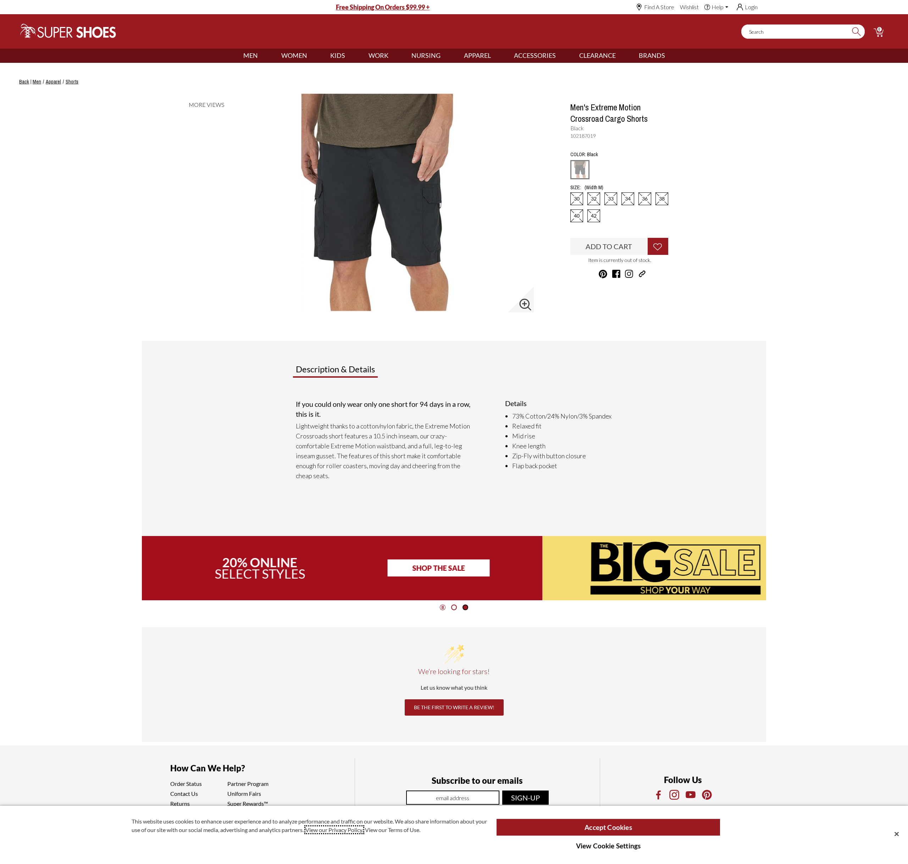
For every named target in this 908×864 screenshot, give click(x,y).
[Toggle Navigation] (263, 55)
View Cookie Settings (608, 846)
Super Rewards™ (247, 803)
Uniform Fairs (244, 793)
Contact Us (184, 793)
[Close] (896, 834)
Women (294, 55)
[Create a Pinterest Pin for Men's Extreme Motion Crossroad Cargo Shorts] (603, 274)
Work (378, 55)
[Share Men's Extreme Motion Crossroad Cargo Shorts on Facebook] (616, 273)
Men (250, 55)
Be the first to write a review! (454, 707)
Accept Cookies (608, 827)
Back (24, 81)
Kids (337, 55)
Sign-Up (525, 797)
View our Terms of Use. (392, 829)
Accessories (535, 55)
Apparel (477, 55)
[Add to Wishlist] (658, 246)
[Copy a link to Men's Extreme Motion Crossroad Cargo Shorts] (642, 273)
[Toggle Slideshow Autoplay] (442, 607)
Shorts (72, 81)
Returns (180, 803)
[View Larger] (525, 304)
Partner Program (247, 783)
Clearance (597, 55)
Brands (652, 55)
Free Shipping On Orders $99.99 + (383, 7)
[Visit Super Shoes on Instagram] (629, 273)
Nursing (426, 55)
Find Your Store (662, 568)
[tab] (359, 372)
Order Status (186, 783)
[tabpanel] (455, 442)
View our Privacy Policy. (334, 829)
